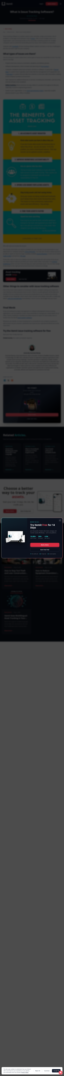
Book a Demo (45, 545)
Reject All (37, 1070)
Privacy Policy (24, 1072)
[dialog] (32, 1070)
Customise (47, 1070)
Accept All (56, 1070)
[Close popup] (60, 520)
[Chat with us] (60, 1072)
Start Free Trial (44, 549)
